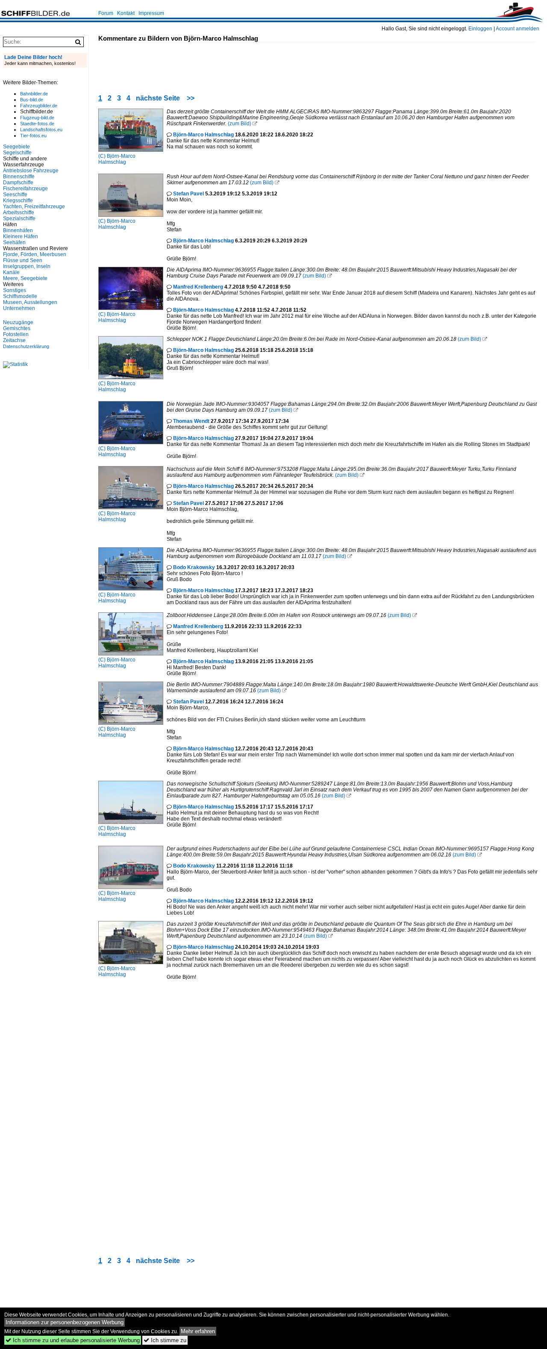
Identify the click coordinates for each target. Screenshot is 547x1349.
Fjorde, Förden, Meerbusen (34, 254)
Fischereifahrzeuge (25, 189)
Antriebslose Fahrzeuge (31, 171)
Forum (105, 13)
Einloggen (480, 29)
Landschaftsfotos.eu (41, 129)
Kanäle (11, 272)
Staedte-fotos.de (37, 123)
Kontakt (126, 13)
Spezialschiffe (19, 218)
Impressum (151, 13)
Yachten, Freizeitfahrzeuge (34, 207)
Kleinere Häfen (20, 236)
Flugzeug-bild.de (37, 117)
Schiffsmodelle (20, 296)
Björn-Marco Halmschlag (116, 159)
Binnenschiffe (19, 177)
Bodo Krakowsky (194, 567)
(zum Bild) (239, 124)
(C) (102, 156)
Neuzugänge (18, 322)
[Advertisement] (253, 61)
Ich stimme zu (165, 1340)
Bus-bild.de (31, 99)
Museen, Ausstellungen (30, 302)
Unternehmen (19, 308)
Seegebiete (16, 147)
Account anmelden (517, 29)
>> (190, 98)
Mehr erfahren (198, 1331)
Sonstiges (14, 290)
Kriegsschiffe (18, 201)
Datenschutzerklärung (26, 346)
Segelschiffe (17, 153)
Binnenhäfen (18, 230)
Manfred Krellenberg (198, 287)
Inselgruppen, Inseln (26, 266)
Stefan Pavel (188, 194)
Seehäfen (14, 242)
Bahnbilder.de (34, 93)
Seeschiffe (15, 195)
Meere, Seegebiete (25, 278)
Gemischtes (16, 328)
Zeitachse (14, 340)
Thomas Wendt (191, 421)
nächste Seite (158, 98)
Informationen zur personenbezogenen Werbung (65, 1322)
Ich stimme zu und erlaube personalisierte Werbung (73, 1340)
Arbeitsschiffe (18, 212)
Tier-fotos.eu (33, 135)
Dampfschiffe (18, 183)
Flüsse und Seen (22, 260)
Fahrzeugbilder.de (38, 105)
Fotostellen (16, 334)
